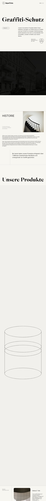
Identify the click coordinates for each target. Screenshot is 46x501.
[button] (41, 3)
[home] (7, 3)
